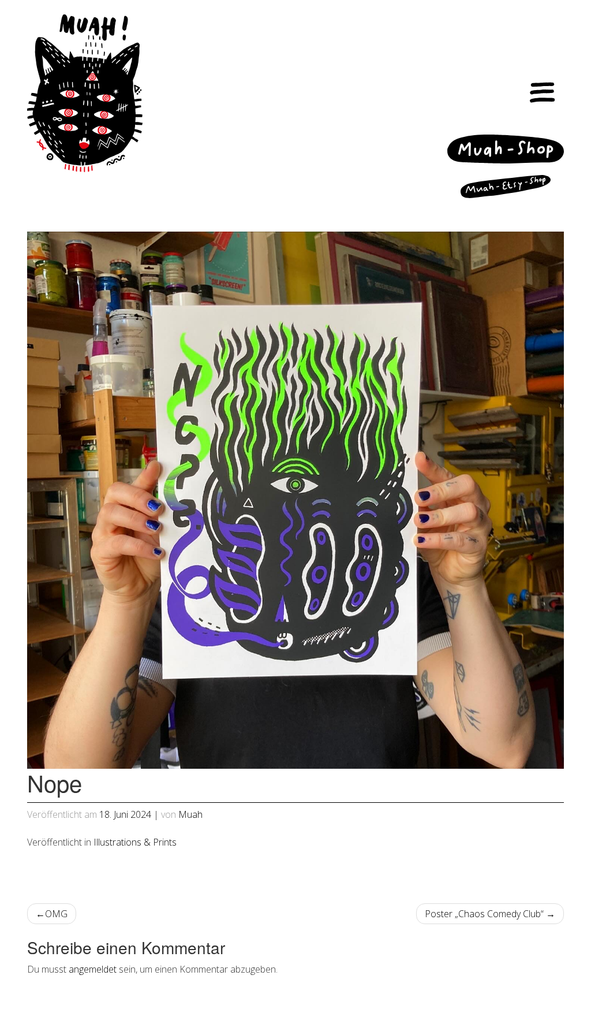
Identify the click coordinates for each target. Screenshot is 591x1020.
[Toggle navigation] (542, 93)
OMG (56, 913)
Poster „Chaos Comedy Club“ (484, 913)
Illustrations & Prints (135, 842)
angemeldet (93, 969)
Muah (190, 814)
